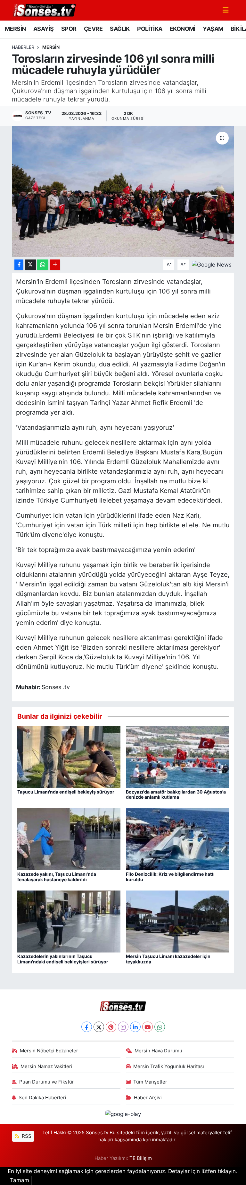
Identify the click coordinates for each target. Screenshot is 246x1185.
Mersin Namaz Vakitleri (46, 1066)
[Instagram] (123, 1027)
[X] (99, 1027)
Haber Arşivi (148, 1098)
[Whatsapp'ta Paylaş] (42, 264)
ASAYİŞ (43, 28)
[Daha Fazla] (55, 264)
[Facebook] (86, 1027)
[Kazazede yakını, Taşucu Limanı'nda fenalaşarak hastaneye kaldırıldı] (68, 839)
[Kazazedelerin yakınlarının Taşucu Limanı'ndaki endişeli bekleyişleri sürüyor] (68, 921)
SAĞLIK (119, 28)
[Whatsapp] (159, 1027)
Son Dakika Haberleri (42, 1098)
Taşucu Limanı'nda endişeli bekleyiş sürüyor (65, 791)
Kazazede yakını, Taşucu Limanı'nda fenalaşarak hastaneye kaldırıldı (56, 876)
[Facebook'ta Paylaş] (18, 264)
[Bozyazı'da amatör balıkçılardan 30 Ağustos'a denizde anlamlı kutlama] (177, 756)
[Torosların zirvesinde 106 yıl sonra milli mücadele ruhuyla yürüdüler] (123, 191)
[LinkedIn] (135, 1027)
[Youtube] (147, 1027)
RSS (25, 1136)
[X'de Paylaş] (30, 264)
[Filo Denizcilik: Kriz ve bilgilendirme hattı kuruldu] (177, 839)
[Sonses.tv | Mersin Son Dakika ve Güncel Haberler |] (44, 9)
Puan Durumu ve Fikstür (46, 1082)
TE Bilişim (140, 1158)
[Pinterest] (111, 1027)
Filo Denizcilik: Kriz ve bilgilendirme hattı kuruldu (170, 876)
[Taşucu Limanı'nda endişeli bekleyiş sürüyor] (68, 756)
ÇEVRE (93, 28)
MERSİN (15, 28)
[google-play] (123, 1113)
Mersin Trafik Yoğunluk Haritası (168, 1066)
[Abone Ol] (212, 264)
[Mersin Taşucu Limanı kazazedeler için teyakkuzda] (177, 921)
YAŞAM (213, 28)
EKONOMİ (182, 28)
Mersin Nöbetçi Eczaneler (49, 1051)
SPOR (69, 28)
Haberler (23, 47)
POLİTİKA (149, 28)
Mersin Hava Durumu (158, 1051)
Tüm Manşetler (150, 1082)
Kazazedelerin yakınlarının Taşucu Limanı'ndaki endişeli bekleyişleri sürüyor (62, 958)
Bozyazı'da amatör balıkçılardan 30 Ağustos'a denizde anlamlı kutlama (176, 794)
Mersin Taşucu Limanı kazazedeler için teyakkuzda (168, 958)
